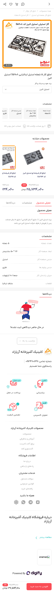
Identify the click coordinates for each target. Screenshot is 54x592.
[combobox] (27, 89)
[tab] (43, 203)
